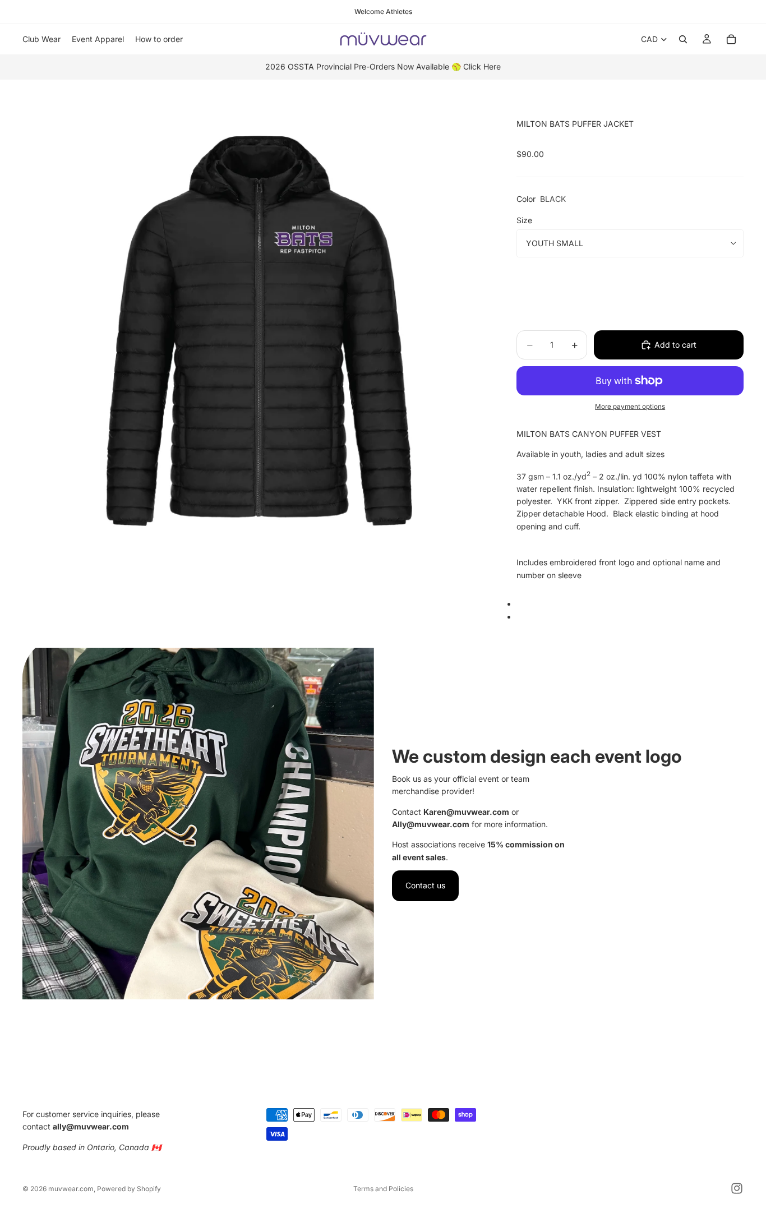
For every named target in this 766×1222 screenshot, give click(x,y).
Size (524, 220)
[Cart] (731, 39)
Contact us (425, 885)
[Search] (683, 39)
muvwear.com (71, 1188)
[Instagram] (737, 1188)
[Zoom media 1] (256, 338)
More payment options (630, 407)
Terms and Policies (383, 1188)
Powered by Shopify (129, 1188)
